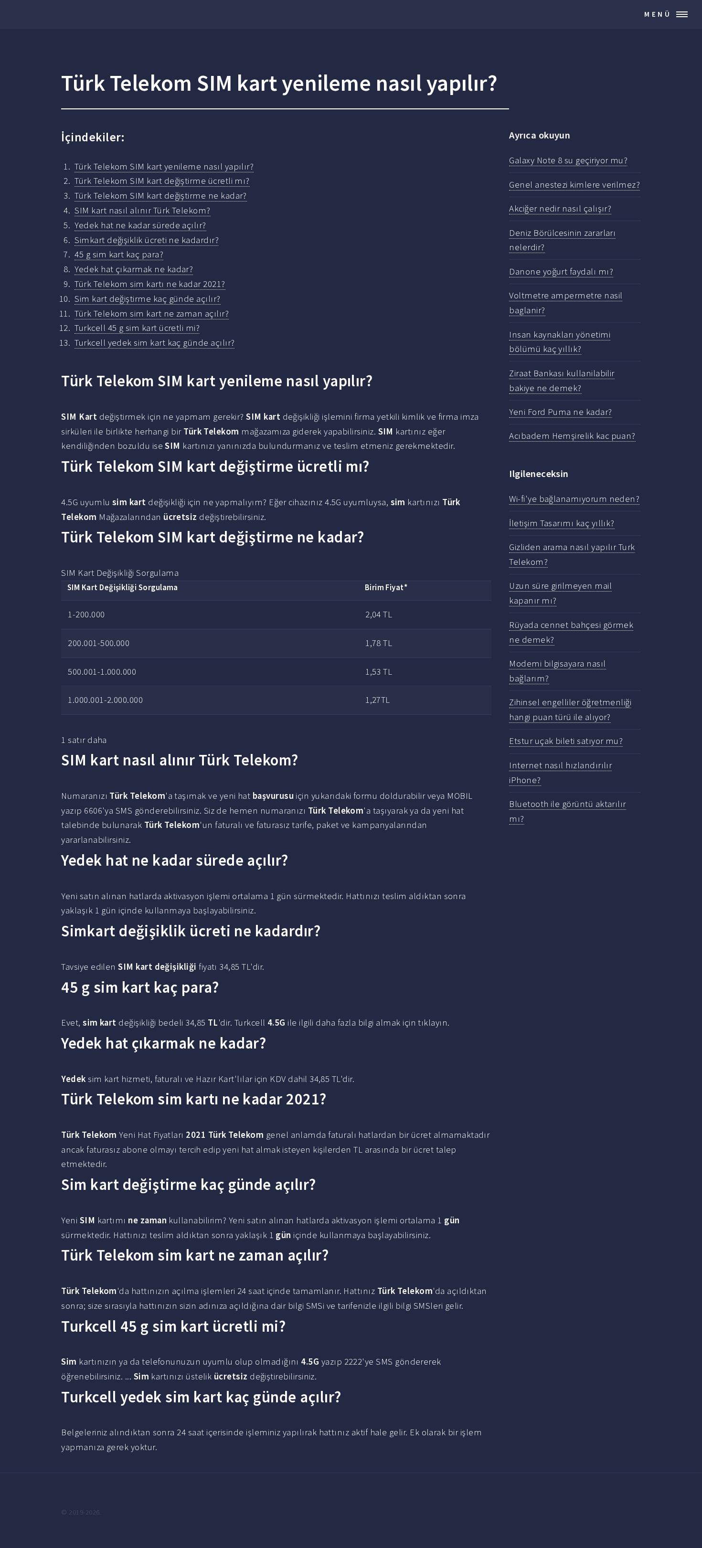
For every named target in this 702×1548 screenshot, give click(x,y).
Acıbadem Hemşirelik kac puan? (572, 435)
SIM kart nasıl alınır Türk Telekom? (142, 210)
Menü (658, 14)
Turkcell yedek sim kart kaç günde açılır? (154, 342)
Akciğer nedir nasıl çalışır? (560, 208)
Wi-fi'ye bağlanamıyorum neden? (574, 498)
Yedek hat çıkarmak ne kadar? (133, 269)
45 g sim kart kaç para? (118, 254)
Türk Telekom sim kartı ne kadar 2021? (149, 283)
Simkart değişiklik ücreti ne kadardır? (146, 239)
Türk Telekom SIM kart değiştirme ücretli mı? (162, 180)
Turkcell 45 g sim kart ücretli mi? (137, 327)
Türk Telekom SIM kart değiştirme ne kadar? (160, 195)
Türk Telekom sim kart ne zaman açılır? (151, 313)
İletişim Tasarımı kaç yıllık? (562, 523)
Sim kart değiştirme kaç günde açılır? (147, 298)
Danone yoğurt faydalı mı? (561, 271)
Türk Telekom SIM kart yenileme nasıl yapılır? (164, 166)
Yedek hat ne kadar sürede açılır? (140, 225)
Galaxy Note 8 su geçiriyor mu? (568, 160)
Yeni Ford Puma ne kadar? (560, 411)
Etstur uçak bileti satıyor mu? (566, 740)
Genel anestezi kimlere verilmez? (574, 184)
